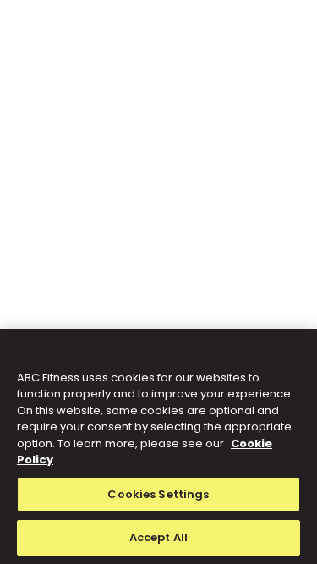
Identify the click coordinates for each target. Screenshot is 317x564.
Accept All (158, 537)
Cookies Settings (158, 494)
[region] (158, 446)
